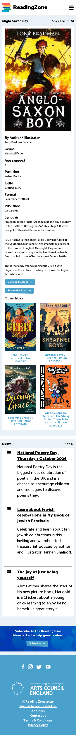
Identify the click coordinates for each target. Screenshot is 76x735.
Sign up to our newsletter (38, 706)
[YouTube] (48, 666)
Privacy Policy (38, 725)
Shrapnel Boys (55, 358)
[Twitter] (72, 21)
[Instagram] (30, 666)
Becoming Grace (20, 421)
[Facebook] (68, 21)
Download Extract (18, 282)
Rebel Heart (20, 358)
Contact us (38, 715)
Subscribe (35, 643)
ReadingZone (30, 7)
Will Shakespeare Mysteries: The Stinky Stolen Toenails (56, 419)
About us (38, 711)
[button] (71, 7)
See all (69, 444)
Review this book (17, 291)
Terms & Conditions (38, 720)
